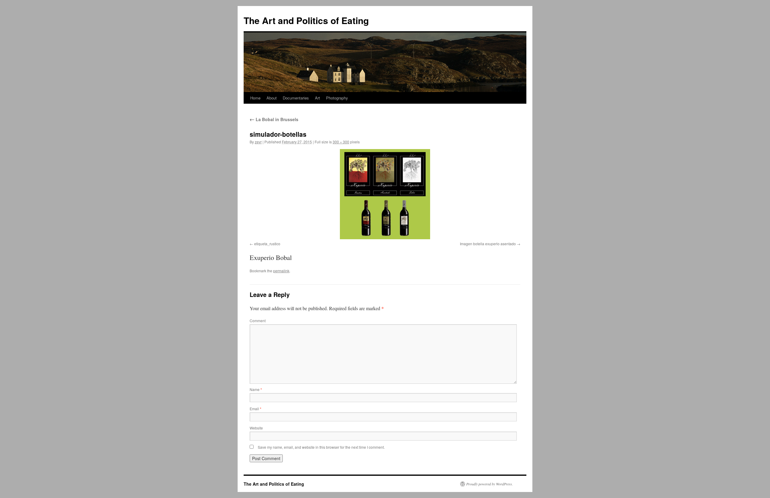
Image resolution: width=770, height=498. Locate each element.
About (271, 98)
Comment (258, 320)
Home (255, 98)
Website (256, 427)
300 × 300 (341, 141)
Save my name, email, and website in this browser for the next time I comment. (321, 447)
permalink (281, 270)
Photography (337, 98)
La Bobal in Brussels (274, 119)
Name (256, 389)
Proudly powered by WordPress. (489, 483)
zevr (258, 141)
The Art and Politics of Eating (306, 20)
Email (255, 408)
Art (317, 98)
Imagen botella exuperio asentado (488, 243)
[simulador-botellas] (385, 194)
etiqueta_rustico (267, 243)
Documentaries (296, 98)
